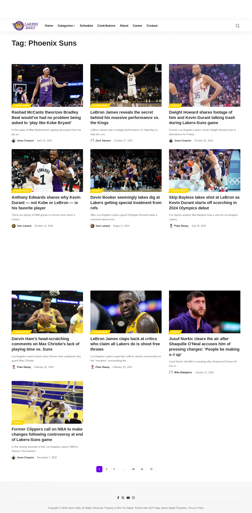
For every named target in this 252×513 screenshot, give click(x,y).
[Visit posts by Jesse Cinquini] (14, 141)
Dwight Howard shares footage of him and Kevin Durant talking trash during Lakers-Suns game (202, 117)
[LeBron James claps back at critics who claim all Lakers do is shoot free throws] (126, 312)
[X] (122, 497)
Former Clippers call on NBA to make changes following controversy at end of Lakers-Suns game (47, 434)
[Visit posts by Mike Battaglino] (171, 372)
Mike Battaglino (183, 372)
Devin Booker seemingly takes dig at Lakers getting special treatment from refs (126, 202)
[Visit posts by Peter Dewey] (171, 226)
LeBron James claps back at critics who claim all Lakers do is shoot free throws (125, 344)
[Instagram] (133, 497)
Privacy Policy (196, 508)
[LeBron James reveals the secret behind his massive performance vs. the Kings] (126, 85)
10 (133, 469)
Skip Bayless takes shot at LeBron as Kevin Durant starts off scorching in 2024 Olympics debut (204, 202)
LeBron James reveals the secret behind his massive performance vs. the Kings (124, 117)
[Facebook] (118, 497)
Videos (175, 106)
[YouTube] (128, 497)
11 (142, 469)
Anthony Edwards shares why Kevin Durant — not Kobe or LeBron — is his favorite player (46, 202)
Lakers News (21, 106)
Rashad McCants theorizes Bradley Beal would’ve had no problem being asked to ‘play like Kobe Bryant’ (46, 117)
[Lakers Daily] (25, 25)
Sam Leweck (24, 225)
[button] (237, 26)
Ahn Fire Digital (125, 508)
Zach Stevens (103, 140)
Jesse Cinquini (25, 140)
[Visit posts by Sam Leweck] (14, 226)
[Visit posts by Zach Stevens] (92, 141)
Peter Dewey (181, 225)
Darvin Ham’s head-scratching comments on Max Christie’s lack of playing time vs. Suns (45, 344)
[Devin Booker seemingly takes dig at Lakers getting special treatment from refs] (126, 170)
